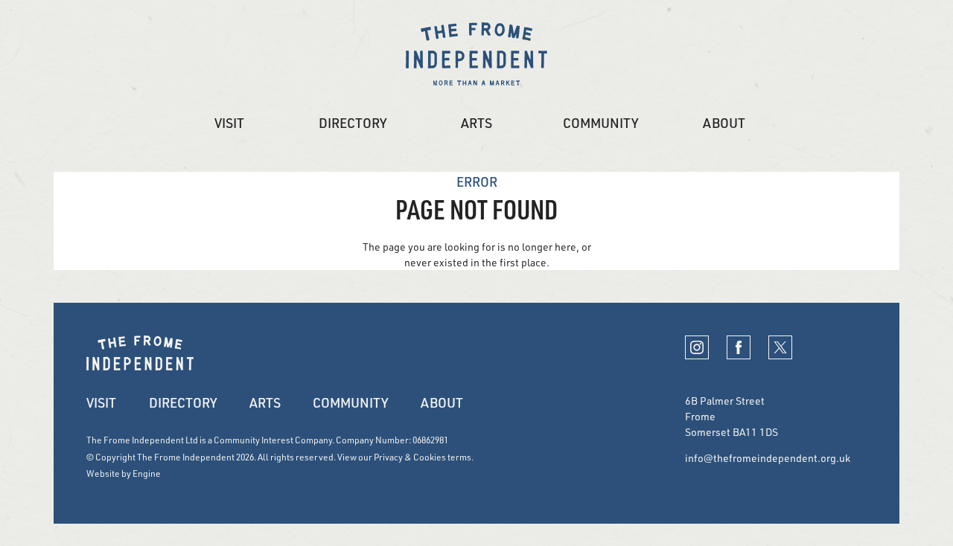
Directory (352, 123)
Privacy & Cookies (410, 457)
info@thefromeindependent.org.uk (767, 458)
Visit (229, 123)
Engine (147, 473)
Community (600, 123)
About (724, 123)
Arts (476, 123)
